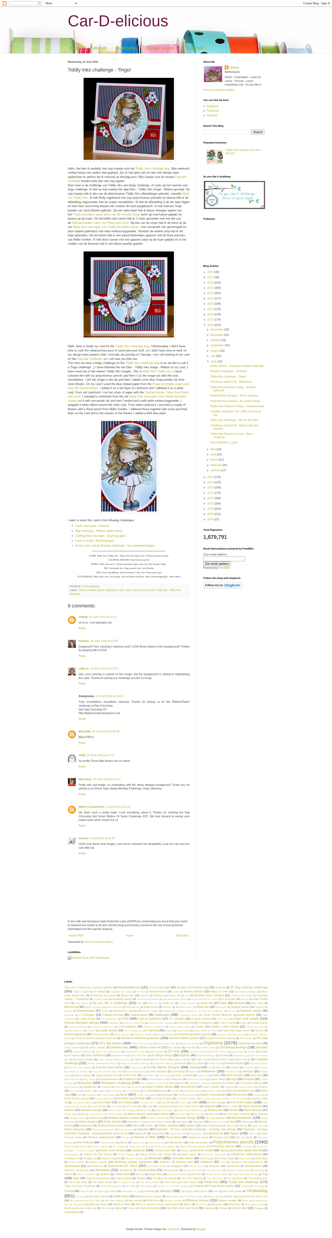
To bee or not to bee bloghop (173, 1186)
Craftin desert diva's (179, 1026)
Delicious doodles (144, 1034)
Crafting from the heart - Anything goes (100, 536)
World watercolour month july (80, 1208)
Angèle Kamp (101, 999)
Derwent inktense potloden (140, 1038)
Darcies (259, 1030)
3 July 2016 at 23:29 (102, 838)
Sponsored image (156, 1166)
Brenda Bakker (151, 1011)
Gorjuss (234, 1067)
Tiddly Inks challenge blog (153, 168)
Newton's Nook (217, 1122)
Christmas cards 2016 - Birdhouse (231, 381)
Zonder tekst (240, 1208)
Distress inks (119, 1047)
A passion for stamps (121, 991)
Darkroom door (101, 1034)
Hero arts (256, 1075)
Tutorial (69, 1191)
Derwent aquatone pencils (194, 1034)
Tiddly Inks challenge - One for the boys (234, 420)
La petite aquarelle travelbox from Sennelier (224, 1098)
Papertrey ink (215, 1133)
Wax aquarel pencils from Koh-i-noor (247, 1196)
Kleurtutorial (239, 1094)
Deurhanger (246, 1038)
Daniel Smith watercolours (236, 1030)
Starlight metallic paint (237, 1170)
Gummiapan (178, 1071)
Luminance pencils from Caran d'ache (178, 1106)
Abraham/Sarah (157, 991)
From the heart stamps (110, 1067)
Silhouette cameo (182, 1158)
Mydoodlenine (241, 1117)
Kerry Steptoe (108, 1095)
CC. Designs (177, 1018)
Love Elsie (116, 1106)
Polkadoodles (175, 1142)
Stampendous (253, 1166)
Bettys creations (93, 1007)
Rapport (185, 1150)
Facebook (213, 110)
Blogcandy (221, 1007)
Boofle (104, 1011)
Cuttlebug (153, 1030)
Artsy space (81, 1003)
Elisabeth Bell (119, 1055)
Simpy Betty (245, 1158)
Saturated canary (186, 1154)
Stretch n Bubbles (86, 1174)
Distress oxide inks (150, 1047)
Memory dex (215, 1110)
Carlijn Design (87, 1018)
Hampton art (232, 1071)
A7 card (141, 991)
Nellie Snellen (112, 1121)
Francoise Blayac (259, 1063)
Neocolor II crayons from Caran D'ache (149, 1121)
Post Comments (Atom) (98, 942)
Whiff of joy (153, 1200)
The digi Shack (235, 1178)
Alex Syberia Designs (245, 991)
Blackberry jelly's (184, 1007)
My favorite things (183, 1117)
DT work (174, 1051)
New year (198, 1121)
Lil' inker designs (217, 1102)
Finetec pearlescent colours (102, 1063)
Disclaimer (193, 47)
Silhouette (155, 1158)
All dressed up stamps (103, 995)
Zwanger (259, 1208)
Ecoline (251, 1051)
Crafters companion (154, 1026)
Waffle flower (121, 1196)
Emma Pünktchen (206, 1055)
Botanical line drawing (125, 1010)
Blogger (201, 1229)
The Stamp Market (150, 1182)
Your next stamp (150, 1208)
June (213, 361)
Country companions (103, 1026)
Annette (84, 838)
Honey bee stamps (196, 1079)
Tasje (76, 1178)
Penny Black (173, 1137)
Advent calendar (193, 991)
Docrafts (191, 1047)
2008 (210, 514)
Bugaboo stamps (251, 1010)
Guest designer (158, 1071)
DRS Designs (156, 1051)
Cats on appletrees (150, 1018)
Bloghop (259, 1007)
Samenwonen (71, 1154)
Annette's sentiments (148, 999)
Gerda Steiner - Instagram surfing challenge (237, 366)
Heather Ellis (129, 1075)
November (217, 335)
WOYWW (106, 1208)
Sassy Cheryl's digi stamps (155, 1154)
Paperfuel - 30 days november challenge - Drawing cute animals (196, 1129)
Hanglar (248, 1071)
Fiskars (182, 1063)
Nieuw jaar (247, 1121)
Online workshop (169, 1125)
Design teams (160, 47)
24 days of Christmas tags (193, 987)
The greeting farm (258, 1178)
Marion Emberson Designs (122, 1110)
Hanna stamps (83, 1075)
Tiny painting (146, 1186)
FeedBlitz (224, 567)
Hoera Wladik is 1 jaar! (224, 442)
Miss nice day (197, 1114)
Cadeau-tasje (138, 1014)
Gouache (249, 1067)
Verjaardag (257, 1190)
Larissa (234, 67)
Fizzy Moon (197, 1063)
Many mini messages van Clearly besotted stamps (106, 227)
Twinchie (84, 1191)
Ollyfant (136, 1125)
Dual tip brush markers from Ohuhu (208, 1051)
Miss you (214, 1114)
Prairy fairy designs (139, 1146)
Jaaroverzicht (188, 1086)
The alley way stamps (164, 1178)
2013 (210, 487)
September (217, 345)
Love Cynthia (99, 1106)
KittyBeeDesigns (186, 1095)
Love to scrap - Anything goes (94, 540)
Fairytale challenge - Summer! (228, 371)
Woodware (217, 1204)
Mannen (69, 1110)
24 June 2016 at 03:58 (104, 641)
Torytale (245, 1186)
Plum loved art (156, 1142)
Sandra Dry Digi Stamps (98, 1154)
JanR (82, 755)
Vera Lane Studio (232, 1191)
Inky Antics (121, 1087)
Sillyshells (205, 1158)
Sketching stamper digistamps (133, 1162)
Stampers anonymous (76, 1170)
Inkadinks (106, 1087)
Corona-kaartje (259, 1022)
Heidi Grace (148, 1075)
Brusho (232, 1011)
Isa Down (136, 1087)
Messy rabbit (70, 1114)
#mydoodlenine (129, 987)
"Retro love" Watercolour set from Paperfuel (88, 987)
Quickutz (138, 1150)
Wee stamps (135, 1200)
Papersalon (196, 1133)
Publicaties (126, 47)
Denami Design (165, 1034)
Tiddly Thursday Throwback (80, 1186)
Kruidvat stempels (104, 1098)
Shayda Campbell (110, 1158)
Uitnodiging (99, 1191)
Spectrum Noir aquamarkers (247, 1162)
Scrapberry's (71, 1158)
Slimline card (184, 1162)
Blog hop (203, 1007)
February (216, 465)
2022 (210, 293)
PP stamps (118, 1146)
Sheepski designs (134, 1158)
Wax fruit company (114, 1200)
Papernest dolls (178, 1133)
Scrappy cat (90, 1158)
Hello (121, 590)
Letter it (183, 1102)
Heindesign (165, 1075)
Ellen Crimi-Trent (138, 1055)
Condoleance (206, 1022)
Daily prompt (183, 1030)
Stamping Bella (146, 1170)
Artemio (244, 999)
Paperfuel (143, 1129)
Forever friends (234, 1063)
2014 (210, 482)
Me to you (145, 1110)
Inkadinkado (89, 1086)
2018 (210, 314)
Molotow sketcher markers (124, 1117)
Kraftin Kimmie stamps (76, 1098)
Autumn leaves (188, 1003)
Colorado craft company (161, 1023)
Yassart (132, 1208)
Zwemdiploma (71, 1212)
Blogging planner (240, 1007)
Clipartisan (114, 1023)
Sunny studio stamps (217, 1174)
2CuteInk (220, 987)
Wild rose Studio (98, 1204)
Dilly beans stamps (94, 1047)
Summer (196, 1174)
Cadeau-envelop (112, 1014)
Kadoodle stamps (193, 1091)
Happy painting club (106, 1075)
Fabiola (83, 617)
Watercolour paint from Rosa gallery (185, 1196)
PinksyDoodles (108, 1142)
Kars (79, 1095)
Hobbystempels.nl (156, 1079)
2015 (210, 477)
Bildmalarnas (133, 1007)
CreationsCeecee (73, 1030)
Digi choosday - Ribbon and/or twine (98, 531)
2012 (210, 493)
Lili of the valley (242, 1102)
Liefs (127, 590)
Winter (187, 1204)
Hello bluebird (235, 1075)
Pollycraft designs (199, 1142)
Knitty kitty (259, 1095)
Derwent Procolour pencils (220, 1038)
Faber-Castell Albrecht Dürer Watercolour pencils (223, 1059)
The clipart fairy (215, 1178)
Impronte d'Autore (225, 1083)
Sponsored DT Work (122, 1166)
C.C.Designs (87, 1014)
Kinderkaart (167, 1094)
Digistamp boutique (250, 1043)
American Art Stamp (241, 995)
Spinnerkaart (72, 1166)
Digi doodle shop (166, 1043)
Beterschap (71, 1007)
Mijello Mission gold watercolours (148, 1114)
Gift (210, 1067)
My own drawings (215, 1117)
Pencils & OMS (145, 1137)
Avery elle (207, 1003)
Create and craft (255, 1026)
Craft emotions (127, 1026)
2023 (210, 287)
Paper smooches (74, 1129)
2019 (210, 309)
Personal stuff (221, 1137)
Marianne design (91, 1110)
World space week (254, 1204)
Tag (265, 1174)
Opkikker (191, 1125)
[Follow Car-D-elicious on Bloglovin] (222, 587)
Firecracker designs (164, 1063)
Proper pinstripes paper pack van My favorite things (106, 214)
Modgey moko (77, 1118)
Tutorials (98, 47)
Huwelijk (248, 1079)
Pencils (125, 1137)
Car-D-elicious (118, 21)
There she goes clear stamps (180, 1182)
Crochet (91, 1030)
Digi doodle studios (189, 1043)
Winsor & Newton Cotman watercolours (157, 1204)
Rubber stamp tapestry (248, 1150)
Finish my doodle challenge (135, 1063)
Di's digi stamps (111, 1043)
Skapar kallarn (76, 1162)
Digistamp (111, 590)
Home (75, 47)
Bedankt (239, 1003)
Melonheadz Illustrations (190, 1110)
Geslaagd (195, 1067)
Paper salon (258, 1125)
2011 (210, 498)
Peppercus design (198, 1137)
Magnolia (210, 1106)
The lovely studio (77, 1182)
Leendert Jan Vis (148, 1102)
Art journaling (228, 999)
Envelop (224, 1055)
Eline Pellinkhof (95, 1055)
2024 (210, 282)
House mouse (218, 1079)
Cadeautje (161, 1014)
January (215, 470)
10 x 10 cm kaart (160, 987)
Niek (232, 1121)
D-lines (168, 1030)
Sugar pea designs (178, 1174)
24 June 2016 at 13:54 (104, 668)
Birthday (167, 1007)
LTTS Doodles (134, 1106)
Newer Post (76, 935)
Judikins (101, 1091)
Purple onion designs (112, 1150)
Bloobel (68, 1011)
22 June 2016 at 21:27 (103, 617)
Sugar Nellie (155, 1174)
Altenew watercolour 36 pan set (171, 995)
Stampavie (214, 1166)
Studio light (122, 1174)
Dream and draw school (108, 1051)
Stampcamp (233, 1166)
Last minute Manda (82, 1102)
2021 (210, 298)
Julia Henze (116, 1091)
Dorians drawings (82, 1051)
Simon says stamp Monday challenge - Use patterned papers (115, 545)
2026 (210, 272)
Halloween (208, 1071)
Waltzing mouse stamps (149, 1196)
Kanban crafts (214, 1091)
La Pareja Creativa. (186, 1098)
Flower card (214, 1063)
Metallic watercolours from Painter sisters (103, 1114)
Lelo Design (167, 1102)
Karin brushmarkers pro (240, 1090)
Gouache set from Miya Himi (107, 1071)
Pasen (234, 1133)
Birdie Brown (151, 1007)
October (215, 340)
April (213, 454)
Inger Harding (71, 1087)
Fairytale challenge (89, 359)
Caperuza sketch (189, 1015)
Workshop (234, 1204)
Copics (243, 1023)
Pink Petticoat (85, 1142)
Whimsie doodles (173, 1200)
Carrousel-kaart (109, 1019)
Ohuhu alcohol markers (111, 1125)
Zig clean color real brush (182, 1208)
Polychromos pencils (143, 590)
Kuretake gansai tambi (131, 1098)
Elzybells (184, 1055)
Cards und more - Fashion (92, 526)
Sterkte (68, 1174)
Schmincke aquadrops (214, 1154)
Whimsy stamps (197, 1200)
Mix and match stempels (236, 1114)
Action (176, 991)
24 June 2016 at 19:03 (109, 696)
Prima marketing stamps (192, 1146)
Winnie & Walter (122, 1204)
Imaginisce (178, 1083)
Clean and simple (246, 1018)
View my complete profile (218, 89)
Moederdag (95, 1117)
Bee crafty (257, 1003)
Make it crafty (229, 1106)
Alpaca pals (127, 995)
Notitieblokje (86, 1125)
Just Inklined (133, 1091)
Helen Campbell (184, 1075)
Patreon (253, 1133)
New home (182, 1121)
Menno (233, 1110)
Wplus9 (119, 1208)
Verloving (80, 1196)
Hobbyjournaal (132, 1079)
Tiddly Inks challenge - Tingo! (228, 376)
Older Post (182, 935)
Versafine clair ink (99, 1196)
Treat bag (259, 1186)
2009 (210, 508)
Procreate (247, 1146)
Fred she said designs (79, 1067)
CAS (125, 1018)
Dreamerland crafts (135, 1051)
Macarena (85, 779)
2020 (210, 303)
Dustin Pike (237, 1051)
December (217, 329)
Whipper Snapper (227, 1200)
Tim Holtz (130, 1186)
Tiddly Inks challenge (244, 1182)
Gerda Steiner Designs (163, 1067)
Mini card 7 (180, 1114)
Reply (82, 628)
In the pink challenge (251, 1083)
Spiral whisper (95, 1166)
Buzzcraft (69, 1015)
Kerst (123, 1094)
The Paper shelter (102, 1182)
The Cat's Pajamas (191, 1178)
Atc (140, 1003)
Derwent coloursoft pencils (231, 1034)
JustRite (175, 1091)
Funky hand (136, 1067)
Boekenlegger (85, 1010)
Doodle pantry (207, 1047)
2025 (210, 277)
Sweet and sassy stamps (245, 1174)
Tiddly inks (162, 590)
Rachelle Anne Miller (165, 1150)
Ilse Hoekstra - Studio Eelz (154, 1083)
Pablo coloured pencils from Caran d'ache (224, 1125)
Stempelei (259, 1170)
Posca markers (100, 1146)
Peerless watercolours (101, 1137)
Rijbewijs (224, 1150)
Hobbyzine (176, 1079)
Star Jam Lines (214, 1170)
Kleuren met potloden (212, 1094)
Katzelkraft (91, 1095)
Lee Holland (125, 1102)
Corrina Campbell (78, 1026)
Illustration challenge (116, 1083)
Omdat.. (149, 1125)
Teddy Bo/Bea (123, 1178)
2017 (210, 319)
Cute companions (133, 1030)
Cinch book (223, 1019)
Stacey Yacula (196, 1166)
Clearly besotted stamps (91, 590)
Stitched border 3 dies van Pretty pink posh (100, 223)
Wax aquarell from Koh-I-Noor (85, 1200)
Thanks (141, 1178)
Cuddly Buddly (108, 1030)
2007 (210, 519)
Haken (193, 1071)
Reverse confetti (203, 1150)
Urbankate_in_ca (131, 1191)
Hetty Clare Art (71, 1079)
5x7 (81, 991)
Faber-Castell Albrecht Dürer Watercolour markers (162, 1059)
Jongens (263, 1086)
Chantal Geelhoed (202, 1018)
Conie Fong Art (227, 1022)
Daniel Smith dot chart (205, 1030)
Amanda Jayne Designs (209, 995)
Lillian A (84, 668)
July (213, 356)
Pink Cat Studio (244, 1137)
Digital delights (72, 1047)
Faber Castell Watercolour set (114, 1059)
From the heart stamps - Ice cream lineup (235, 401)
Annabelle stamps (122, 999)
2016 (210, 325)
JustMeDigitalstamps (155, 1090)
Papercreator (125, 1129)
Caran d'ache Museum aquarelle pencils (229, 1014)
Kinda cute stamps (147, 1095)
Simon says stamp (224, 1158)
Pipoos (123, 1142)
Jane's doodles (211, 1086)
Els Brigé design (162, 1055)
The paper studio (126, 1182)
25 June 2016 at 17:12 (100, 755)
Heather (84, 641)
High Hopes (90, 1079)
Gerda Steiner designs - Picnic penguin (234, 395)
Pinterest (212, 115)
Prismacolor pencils (222, 1146)
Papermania (158, 1133)
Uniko (113, 1191)
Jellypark (229, 1087)
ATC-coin (153, 1003)
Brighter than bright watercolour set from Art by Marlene (193, 1011)
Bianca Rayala (114, 1007)
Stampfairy (102, 1170)
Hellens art (203, 1075)
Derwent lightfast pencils (184, 1038)
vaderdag (149, 1191)
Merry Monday (253, 1110)
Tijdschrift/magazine (111, 1186)
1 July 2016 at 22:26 (118, 806)
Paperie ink (140, 1133)
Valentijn (165, 1191)
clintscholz (173, 1229)
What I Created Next (91, 806)
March (214, 459)
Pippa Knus (138, 1142)
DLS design (174, 1047)
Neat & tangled (88, 1121)
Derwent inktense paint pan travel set (95, 1038)
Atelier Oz (168, 1003)
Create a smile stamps (225, 1026)
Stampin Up (126, 1170)
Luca (149, 1106)
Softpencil (206, 1162)
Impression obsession (200, 1083)
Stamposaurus (171, 1170)
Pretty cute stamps (165, 1146)
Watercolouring (215, 1196)
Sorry (222, 1162)
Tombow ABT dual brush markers (214, 1186)
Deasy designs (122, 1034)
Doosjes (262, 1047)
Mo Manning (261, 1114)
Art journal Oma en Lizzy (204, 999)
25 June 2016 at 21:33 (106, 779)
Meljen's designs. (165, 1110)
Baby (223, 1003)
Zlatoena (209, 1208)
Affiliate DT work (219, 991)
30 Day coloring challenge (249, 987)
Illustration (84, 1083)
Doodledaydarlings (233, 1047)
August (215, 350)
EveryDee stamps (83, 1059)
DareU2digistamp (75, 1034)
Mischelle (85, 731)
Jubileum (88, 1091)
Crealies (199, 1026)
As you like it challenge (110, 1003)
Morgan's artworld (156, 1118)
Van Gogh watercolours (194, 1191)
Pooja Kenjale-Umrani (75, 1146)
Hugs (233, 1079)
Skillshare (165, 1162)
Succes (140, 1174)
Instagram (213, 106)
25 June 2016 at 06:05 (106, 731)
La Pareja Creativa (162, 1098)
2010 (210, 503)
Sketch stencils (98, 1162)
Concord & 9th (186, 1022)
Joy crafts (74, 1091)
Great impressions (135, 1071)
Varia (215, 1191)
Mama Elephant (252, 1106)
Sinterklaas (261, 1158)
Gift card (221, 1067)
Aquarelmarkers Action (175, 999)
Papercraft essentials (103, 1129)
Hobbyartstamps (109, 1079)
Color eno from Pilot (134, 1023)
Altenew (144, 995)
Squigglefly (176, 1166)
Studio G (105, 1174)
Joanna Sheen (246, 1087)
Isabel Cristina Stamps (159, 1086)
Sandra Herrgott (126, 1154)
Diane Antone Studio (142, 1043)
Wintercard (201, 1204)
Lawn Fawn (104, 1102)
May (213, 449)
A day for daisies (96, 991)
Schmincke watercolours (246, 1154)
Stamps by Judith (193, 1170)
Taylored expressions (98, 1178)
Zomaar (223, 1208)
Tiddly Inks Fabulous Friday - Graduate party (237, 406)
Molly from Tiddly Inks (157, 371)
